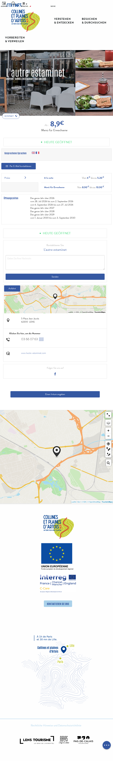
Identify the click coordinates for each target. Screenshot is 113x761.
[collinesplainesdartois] (25, 21)
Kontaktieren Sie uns (58, 603)
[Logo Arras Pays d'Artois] (64, 740)
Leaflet (73, 502)
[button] (13, 3)
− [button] (108, 436)
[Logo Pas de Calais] (83, 740)
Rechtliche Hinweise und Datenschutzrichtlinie (56, 725)
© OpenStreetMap (94, 502)
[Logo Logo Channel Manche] (58, 583)
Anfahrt (12, 288)
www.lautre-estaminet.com (33, 353)
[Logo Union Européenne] (56, 557)
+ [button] (108, 430)
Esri (79, 502)
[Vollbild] (108, 414)
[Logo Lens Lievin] (37, 740)
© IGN (84, 502)
